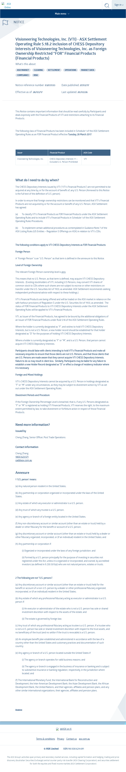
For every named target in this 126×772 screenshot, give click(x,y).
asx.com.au (84, 738)
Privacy (60, 738)
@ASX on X (66, 728)
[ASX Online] (7, 5)
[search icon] (107, 5)
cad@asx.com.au (23, 460)
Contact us (71, 738)
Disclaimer (18, 710)
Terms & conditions (45, 738)
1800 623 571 (22, 456)
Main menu (61, 13)
